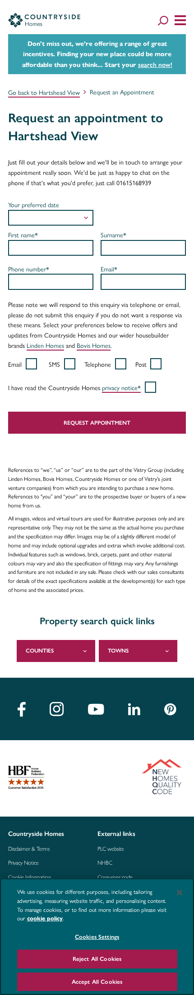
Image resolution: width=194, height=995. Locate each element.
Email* (109, 268)
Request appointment (97, 422)
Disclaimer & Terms (29, 849)
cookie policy (45, 918)
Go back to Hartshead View (44, 92)
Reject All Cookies (97, 958)
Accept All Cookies (97, 981)
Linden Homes (45, 345)
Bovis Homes (94, 345)
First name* (23, 234)
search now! (155, 65)
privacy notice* (121, 387)
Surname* (113, 234)
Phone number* (28, 268)
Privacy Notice (23, 863)
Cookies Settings (97, 936)
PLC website (110, 849)
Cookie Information (29, 877)
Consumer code (115, 877)
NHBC (104, 863)
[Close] (179, 892)
